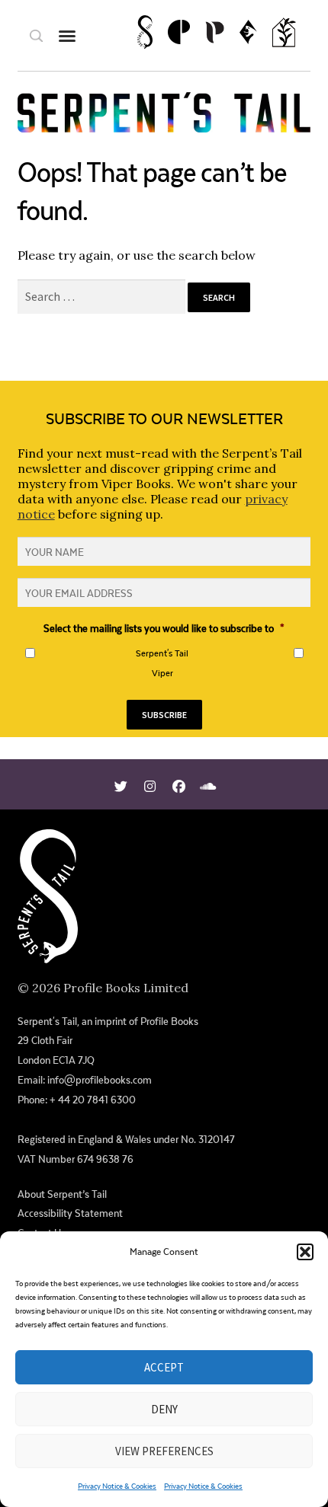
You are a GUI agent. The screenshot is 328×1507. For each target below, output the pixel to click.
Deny (164, 1409)
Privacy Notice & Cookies (117, 1485)
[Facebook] (178, 784)
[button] (305, 1252)
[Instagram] (149, 784)
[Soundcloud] (207, 784)
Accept (164, 1367)
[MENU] (67, 35)
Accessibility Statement (70, 1213)
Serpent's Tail (162, 653)
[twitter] (120, 784)
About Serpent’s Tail (62, 1194)
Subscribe (164, 714)
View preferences (164, 1451)
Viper (162, 673)
